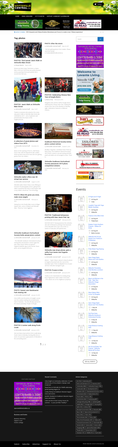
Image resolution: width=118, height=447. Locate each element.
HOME (17, 16)
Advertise (36, 444)
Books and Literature (83, 383)
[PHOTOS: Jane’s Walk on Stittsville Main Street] (28, 89)
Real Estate (98, 422)
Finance (80, 396)
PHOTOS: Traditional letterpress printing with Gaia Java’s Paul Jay (57, 216)
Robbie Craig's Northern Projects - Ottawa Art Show (95, 226)
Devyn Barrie (20, 65)
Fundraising (92, 399)
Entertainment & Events (94, 391)
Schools (80, 425)
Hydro (79, 407)
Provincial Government (84, 422)
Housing (97, 404)
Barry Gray (49, 99)
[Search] (100, 39)
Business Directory (19, 418)
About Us (57, 444)
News (80, 414)
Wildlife (90, 433)
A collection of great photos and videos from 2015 (26, 142)
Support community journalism (58, 16)
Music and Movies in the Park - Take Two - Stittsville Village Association (95, 281)
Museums (97, 409)
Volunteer (80, 433)
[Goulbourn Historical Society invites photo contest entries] (58, 131)
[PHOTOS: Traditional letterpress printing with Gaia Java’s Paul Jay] (58, 203)
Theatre (80, 430)
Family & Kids (93, 394)
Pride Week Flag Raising (96, 249)
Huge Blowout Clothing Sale (95, 326)
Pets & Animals (82, 417)
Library (87, 407)
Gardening (96, 402)
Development (92, 389)
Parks (88, 414)
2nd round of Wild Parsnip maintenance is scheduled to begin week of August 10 (50, 32)
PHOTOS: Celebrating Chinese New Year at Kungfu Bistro (58, 96)
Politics (97, 420)
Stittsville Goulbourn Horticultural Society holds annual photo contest (27, 234)
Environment (81, 394)
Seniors (97, 425)
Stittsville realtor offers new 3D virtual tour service (26, 178)
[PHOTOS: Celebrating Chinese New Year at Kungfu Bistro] (58, 84)
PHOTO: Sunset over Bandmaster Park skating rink (26, 291)
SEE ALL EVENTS (90, 362)
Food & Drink (81, 399)
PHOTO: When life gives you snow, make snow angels (26, 196)
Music (79, 412)
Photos (92, 417)
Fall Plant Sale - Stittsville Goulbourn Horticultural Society (94, 315)
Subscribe (26, 444)
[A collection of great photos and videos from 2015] (28, 130)
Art (79, 381)
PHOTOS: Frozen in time (54, 270)
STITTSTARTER (39, 16)
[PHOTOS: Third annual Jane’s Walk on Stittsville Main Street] (28, 50)
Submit (16, 444)
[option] (65, 32)
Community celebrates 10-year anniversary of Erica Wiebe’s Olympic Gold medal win (59, 383)
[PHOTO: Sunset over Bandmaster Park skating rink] (28, 278)
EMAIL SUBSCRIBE (27, 16)
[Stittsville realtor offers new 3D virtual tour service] (28, 167)
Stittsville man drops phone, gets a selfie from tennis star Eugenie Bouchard (58, 252)
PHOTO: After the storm (53, 44)
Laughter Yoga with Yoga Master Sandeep (96, 206)
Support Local (18, 420)
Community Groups (94, 386)
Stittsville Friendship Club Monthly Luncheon (95, 269)
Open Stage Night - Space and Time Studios (95, 258)
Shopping (80, 427)
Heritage (88, 404)
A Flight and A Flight (94, 197)
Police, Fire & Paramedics (84, 420)
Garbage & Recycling (83, 402)
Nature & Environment (92, 412)
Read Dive (48, 387)
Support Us (47, 444)
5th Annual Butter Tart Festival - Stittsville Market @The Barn (95, 348)
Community (81, 386)
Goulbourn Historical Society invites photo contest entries (58, 143)
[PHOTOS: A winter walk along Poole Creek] (28, 315)
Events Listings (18, 422)
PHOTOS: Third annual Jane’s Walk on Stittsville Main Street (28, 62)
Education (80, 391)
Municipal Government (84, 409)
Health (80, 404)
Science (89, 425)
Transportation (90, 430)
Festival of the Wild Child (96, 216)
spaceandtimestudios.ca (22, 408)
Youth (98, 433)
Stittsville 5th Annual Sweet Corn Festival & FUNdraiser (95, 238)
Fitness (88, 396)
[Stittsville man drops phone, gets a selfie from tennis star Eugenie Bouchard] (58, 239)
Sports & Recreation (93, 427)
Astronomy (87, 381)
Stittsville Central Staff (53, 46)
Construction (81, 389)
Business (96, 383)
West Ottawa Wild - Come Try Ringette (94, 293)
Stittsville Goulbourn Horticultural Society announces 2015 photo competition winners (57, 163)
